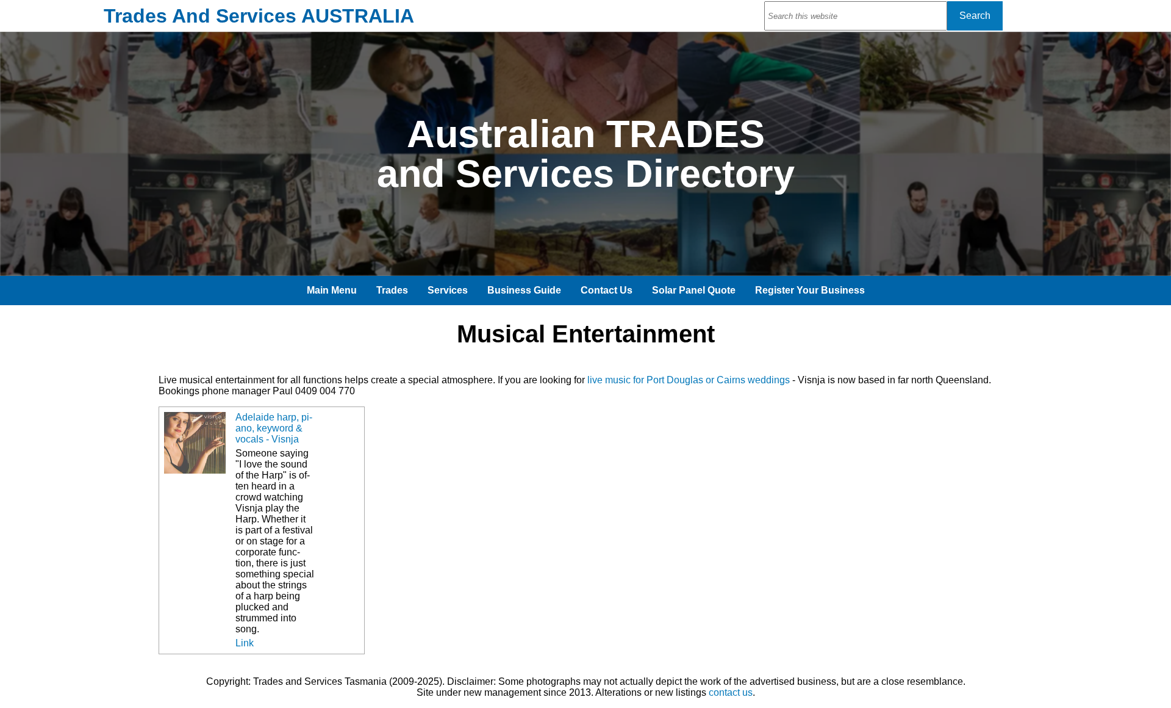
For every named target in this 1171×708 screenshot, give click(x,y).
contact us (731, 692)
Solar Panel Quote (694, 290)
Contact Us (606, 290)
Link (244, 643)
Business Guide (524, 290)
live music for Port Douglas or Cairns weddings (688, 380)
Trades (392, 290)
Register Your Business (810, 290)
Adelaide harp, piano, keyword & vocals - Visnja (273, 428)
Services (448, 290)
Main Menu (332, 290)
